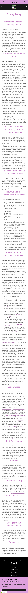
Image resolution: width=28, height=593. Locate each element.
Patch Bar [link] (14, 572)
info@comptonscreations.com (8, 342)
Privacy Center (7, 316)
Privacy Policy (20, 324)
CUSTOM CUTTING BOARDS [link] (14, 573)
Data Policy (17, 314)
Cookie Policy (7, 325)
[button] (3, 6)
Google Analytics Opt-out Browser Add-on (15, 415)
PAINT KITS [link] (14, 575)
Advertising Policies (14, 331)
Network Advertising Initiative (10, 426)
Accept (14, 589)
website (17, 413)
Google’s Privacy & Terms (10, 306)
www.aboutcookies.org (7, 409)
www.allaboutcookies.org (19, 409)
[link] (14, 6)
